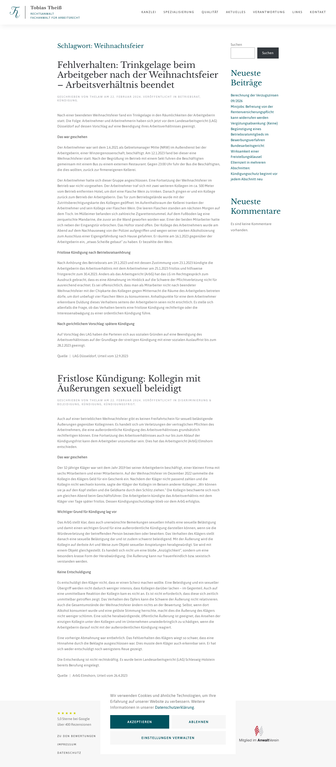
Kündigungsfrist (119, 404)
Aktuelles (236, 12)
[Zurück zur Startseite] (45, 12)
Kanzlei (148, 12)
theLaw (96, 96)
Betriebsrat (189, 96)
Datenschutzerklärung (174, 707)
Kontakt (318, 12)
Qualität (210, 12)
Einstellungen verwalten (168, 738)
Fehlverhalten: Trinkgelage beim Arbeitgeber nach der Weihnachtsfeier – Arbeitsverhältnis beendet (137, 75)
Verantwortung (269, 12)
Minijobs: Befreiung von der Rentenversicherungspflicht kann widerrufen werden (252, 112)
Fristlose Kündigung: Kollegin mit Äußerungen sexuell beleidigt (129, 383)
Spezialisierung (179, 12)
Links (297, 12)
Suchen (236, 44)
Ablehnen (199, 722)
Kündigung (67, 100)
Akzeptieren (139, 722)
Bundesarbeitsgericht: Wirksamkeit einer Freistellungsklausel (248, 151)
